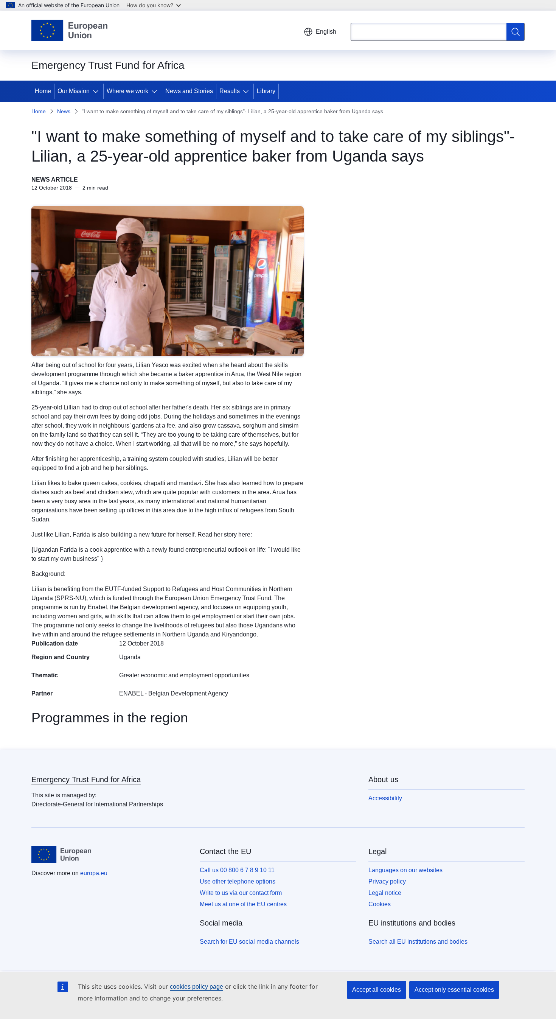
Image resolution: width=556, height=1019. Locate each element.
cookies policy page (196, 986)
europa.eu (93, 873)
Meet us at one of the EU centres (243, 904)
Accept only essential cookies (454, 989)
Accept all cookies (376, 989)
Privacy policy (387, 881)
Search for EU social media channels (249, 941)
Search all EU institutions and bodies (417, 941)
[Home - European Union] (69, 30)
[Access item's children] (97, 91)
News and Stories (189, 91)
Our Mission (73, 91)
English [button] (326, 31)
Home (43, 91)
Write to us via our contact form (241, 893)
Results (229, 91)
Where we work (127, 91)
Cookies (379, 904)
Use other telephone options (237, 881)
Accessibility (385, 798)
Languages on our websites (405, 870)
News (63, 111)
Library (266, 91)
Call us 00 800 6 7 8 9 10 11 (237, 870)
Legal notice (384, 893)
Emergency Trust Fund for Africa (86, 779)
